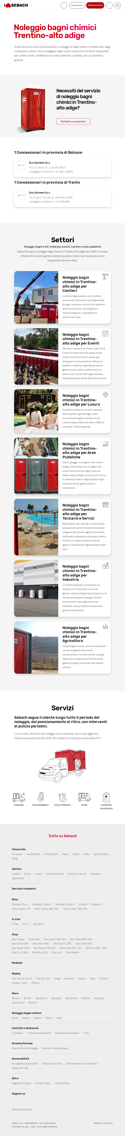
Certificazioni (51, 854)
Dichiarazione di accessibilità (82, 1063)
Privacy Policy (42, 1083)
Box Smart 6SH (84, 943)
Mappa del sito (20, 1068)
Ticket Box (34, 939)
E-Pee (15, 924)
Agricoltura (18, 878)
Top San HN (42, 978)
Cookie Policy (62, 1083)
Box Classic (18, 939)
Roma (15, 1018)
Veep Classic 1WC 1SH (75, 908)
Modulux (96, 904)
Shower (104, 978)
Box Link (57, 952)
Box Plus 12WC (20, 952)
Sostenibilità (33, 854)
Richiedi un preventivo (73, 121)
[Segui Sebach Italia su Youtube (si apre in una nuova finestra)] (28, 1098)
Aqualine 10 (18, 1002)
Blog (14, 858)
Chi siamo (17, 854)
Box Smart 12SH (21, 948)
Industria (95, 873)
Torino (48, 1018)
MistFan (33, 1002)
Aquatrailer (72, 998)
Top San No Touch (22, 978)
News (65, 854)
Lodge (57, 978)
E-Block (83, 904)
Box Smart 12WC (63, 943)
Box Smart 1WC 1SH (71, 948)
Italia (59, 1018)
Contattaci (17, 1033)
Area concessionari (22, 1109)
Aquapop (56, 998)
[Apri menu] (117, 5)
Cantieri (16, 873)
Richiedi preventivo (95, 5)
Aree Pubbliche (55, 873)
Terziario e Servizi (77, 873)
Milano (26, 1018)
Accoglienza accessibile (25, 1063)
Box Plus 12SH (40, 952)
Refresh (86, 998)
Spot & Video (101, 854)
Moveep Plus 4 (20, 904)
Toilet (92, 978)
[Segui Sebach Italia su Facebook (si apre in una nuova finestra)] (13, 1098)
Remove (69, 978)
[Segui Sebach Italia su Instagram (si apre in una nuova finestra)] (20, 1098)
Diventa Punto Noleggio (25, 1048)
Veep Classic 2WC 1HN (46, 908)
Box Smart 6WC (41, 943)
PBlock (35, 983)
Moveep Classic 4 (65, 904)
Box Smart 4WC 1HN (81, 939)
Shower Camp (19, 983)
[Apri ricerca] (109, 5)
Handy (81, 978)
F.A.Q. (86, 1033)
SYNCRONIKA (107, 1123)
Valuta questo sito (52, 1063)
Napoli (37, 1018)
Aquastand (41, 998)
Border (16, 998)
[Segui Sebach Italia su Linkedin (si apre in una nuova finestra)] (35, 1098)
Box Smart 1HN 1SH (45, 948)
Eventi (76, 854)
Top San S (38, 924)
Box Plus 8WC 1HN (96, 948)
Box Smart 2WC (20, 943)
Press (86, 854)
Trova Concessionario (39, 1033)
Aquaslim (99, 998)
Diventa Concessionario (55, 1048)
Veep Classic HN (21, 908)
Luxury (39, 873)
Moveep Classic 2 (41, 904)
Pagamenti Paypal (21, 1083)
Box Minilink (72, 952)
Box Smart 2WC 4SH (55, 939)
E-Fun (25, 924)
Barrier (27, 998)
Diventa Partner (76, 5)
